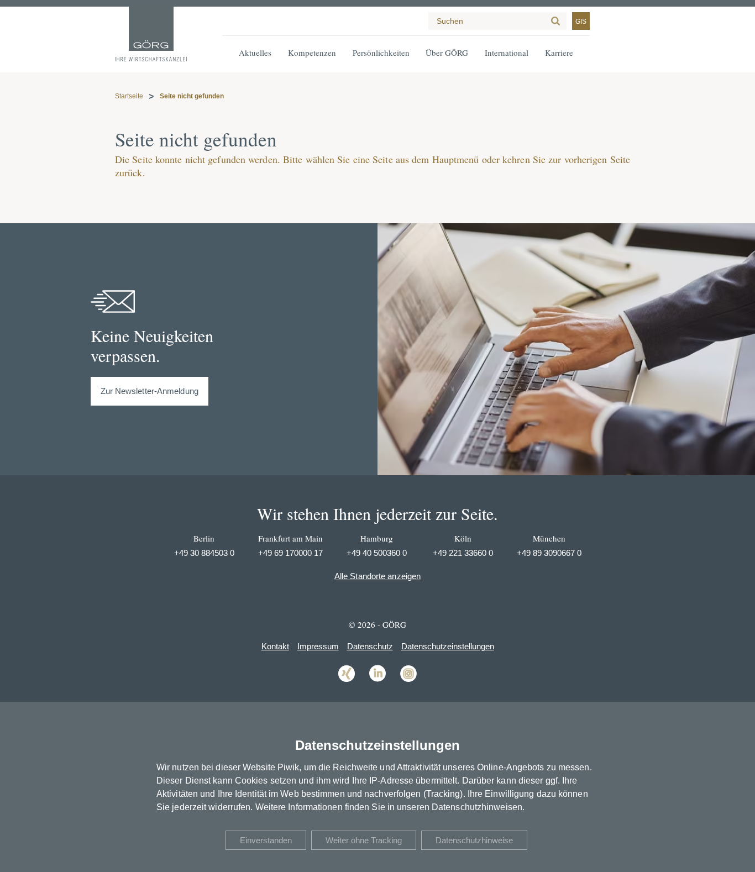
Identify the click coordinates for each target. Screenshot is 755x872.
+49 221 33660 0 (463, 553)
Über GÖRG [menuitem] (447, 52)
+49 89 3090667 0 (549, 553)
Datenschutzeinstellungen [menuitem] (447, 646)
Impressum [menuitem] (318, 646)
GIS (580, 21)
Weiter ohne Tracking (364, 840)
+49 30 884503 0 (204, 553)
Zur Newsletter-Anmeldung (149, 391)
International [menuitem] (506, 52)
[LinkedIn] (377, 681)
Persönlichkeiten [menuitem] (381, 52)
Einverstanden (266, 840)
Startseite (129, 96)
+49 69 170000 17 (290, 553)
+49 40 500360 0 (377, 553)
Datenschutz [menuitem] (370, 646)
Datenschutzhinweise (474, 840)
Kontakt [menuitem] (275, 646)
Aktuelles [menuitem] (255, 52)
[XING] (346, 681)
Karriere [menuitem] (559, 52)
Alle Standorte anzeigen (377, 576)
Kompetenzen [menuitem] (312, 52)
